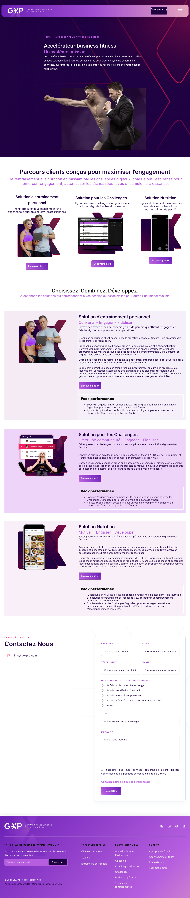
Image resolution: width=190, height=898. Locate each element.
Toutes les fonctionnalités (123, 885)
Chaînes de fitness (91, 851)
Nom (145, 643)
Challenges (121, 871)
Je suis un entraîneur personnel (123, 695)
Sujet (106, 713)
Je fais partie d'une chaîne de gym (125, 685)
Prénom (107, 643)
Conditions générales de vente (47, 884)
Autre (109, 705)
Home (47, 37)
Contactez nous (158, 867)
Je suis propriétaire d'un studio (123, 690)
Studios (85, 857)
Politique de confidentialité (17, 884)
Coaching (120, 860)
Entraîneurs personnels (94, 863)
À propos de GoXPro (160, 851)
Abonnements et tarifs (161, 856)
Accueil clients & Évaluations (124, 853)
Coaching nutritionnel (127, 866)
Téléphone (109, 662)
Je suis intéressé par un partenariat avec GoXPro (134, 700)
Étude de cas (156, 862)
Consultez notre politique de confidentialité (125, 781)
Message (108, 732)
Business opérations (126, 877)
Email (146, 662)
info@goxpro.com (25, 655)
